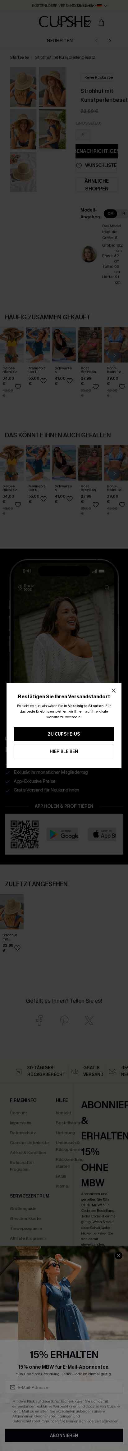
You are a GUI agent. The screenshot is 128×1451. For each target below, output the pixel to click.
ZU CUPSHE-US (64, 734)
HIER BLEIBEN (64, 752)
